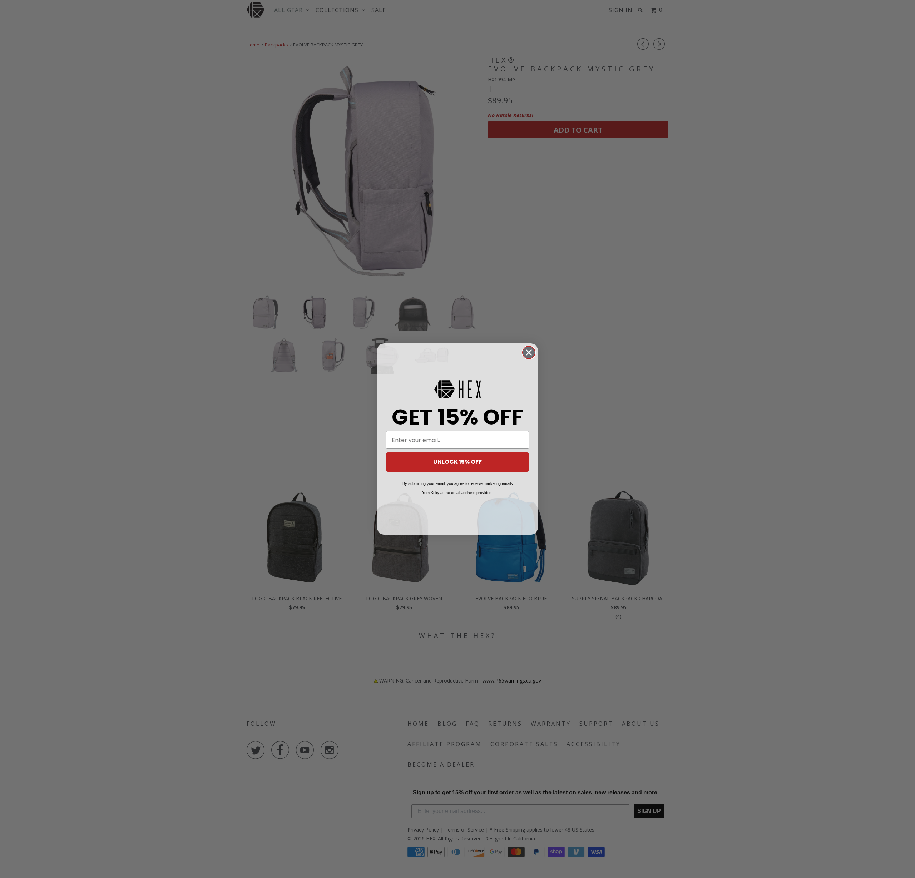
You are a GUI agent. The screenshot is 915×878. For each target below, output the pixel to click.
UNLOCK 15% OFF (457, 462)
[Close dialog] (529, 352)
